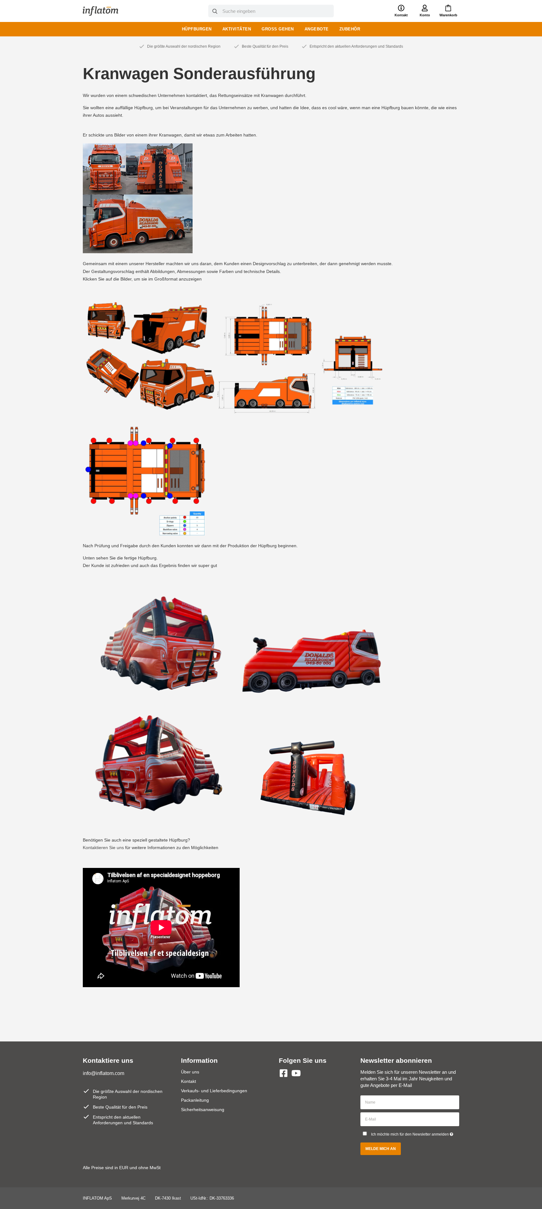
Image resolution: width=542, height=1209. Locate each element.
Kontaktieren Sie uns (103, 847)
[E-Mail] (409, 1118)
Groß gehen (278, 29)
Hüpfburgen (197, 29)
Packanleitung (195, 1100)
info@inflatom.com (103, 1073)
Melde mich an (380, 1149)
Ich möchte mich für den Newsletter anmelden (415, 1133)
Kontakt (188, 1081)
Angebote (317, 29)
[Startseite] (100, 11)
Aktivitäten (236, 29)
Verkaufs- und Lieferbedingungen (214, 1090)
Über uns (190, 1071)
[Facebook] (283, 1073)
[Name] (409, 1102)
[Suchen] (215, 11)
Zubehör (349, 29)
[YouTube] (296, 1073)
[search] (271, 11)
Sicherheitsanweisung (202, 1109)
